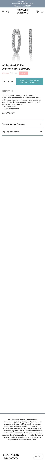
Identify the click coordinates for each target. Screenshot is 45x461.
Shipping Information (10, 132)
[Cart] (42, 11)
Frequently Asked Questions (13, 124)
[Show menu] (3, 11)
